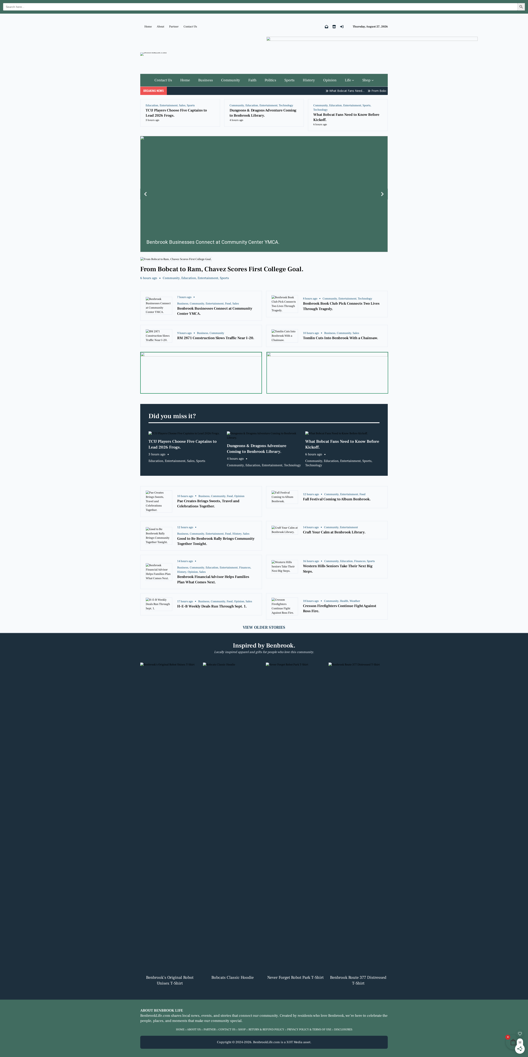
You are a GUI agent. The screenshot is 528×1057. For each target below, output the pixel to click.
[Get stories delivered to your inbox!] (326, 26)
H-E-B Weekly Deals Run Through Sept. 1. (212, 606)
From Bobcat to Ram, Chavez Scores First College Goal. (222, 269)
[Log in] (341, 26)
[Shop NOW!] (334, 26)
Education (152, 105)
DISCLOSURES (343, 1029)
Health (344, 601)
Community (237, 105)
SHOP (242, 1029)
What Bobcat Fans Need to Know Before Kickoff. (346, 117)
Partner (174, 26)
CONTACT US (226, 1029)
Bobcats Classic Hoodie (232, 977)
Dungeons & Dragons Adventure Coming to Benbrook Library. (263, 113)
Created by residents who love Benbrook (312, 1015)
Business (182, 303)
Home (148, 26)
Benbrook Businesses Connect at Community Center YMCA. (214, 311)
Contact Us (190, 26)
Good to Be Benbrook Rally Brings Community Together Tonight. (216, 541)
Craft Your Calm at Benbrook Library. (334, 532)
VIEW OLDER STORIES (264, 627)
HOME (180, 1029)
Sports (191, 105)
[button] (264, 194)
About (160, 26)
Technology (286, 105)
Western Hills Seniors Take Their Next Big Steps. (337, 569)
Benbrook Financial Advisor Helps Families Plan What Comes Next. (213, 579)
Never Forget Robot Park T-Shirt (295, 977)
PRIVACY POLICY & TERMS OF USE (309, 1029)
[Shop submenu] (372, 80)
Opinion (239, 496)
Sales (182, 105)
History (237, 534)
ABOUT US (194, 1029)
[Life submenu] (353, 80)
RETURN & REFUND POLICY (266, 1029)
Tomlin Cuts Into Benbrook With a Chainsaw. (340, 338)
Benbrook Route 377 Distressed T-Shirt (358, 980)
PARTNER (210, 1029)
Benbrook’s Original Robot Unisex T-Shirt (169, 980)
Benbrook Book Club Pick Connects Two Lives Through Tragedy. (341, 306)
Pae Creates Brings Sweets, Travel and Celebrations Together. (208, 504)
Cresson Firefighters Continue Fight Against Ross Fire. (339, 608)
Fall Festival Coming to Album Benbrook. (337, 499)
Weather (355, 601)
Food (228, 303)
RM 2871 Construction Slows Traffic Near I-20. (215, 338)
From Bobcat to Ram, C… (377, 91)
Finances (244, 567)
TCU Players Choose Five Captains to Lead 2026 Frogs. (176, 113)
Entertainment (169, 105)
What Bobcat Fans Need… (335, 91)
